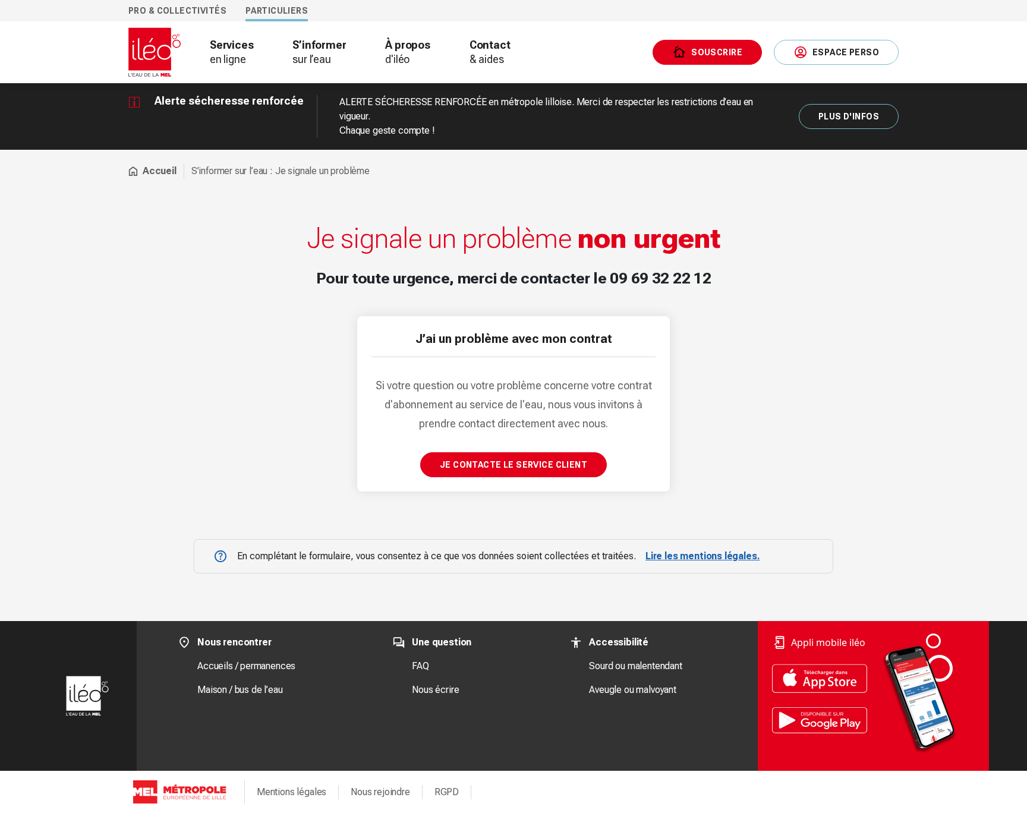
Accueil (160, 171)
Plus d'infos (848, 116)
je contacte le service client (513, 464)
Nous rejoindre (380, 792)
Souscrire (716, 52)
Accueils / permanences (246, 666)
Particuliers (276, 10)
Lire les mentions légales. (702, 556)
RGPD (446, 792)
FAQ (420, 666)
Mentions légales (291, 792)
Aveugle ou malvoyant (632, 689)
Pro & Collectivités (177, 10)
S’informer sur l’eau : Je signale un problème (280, 171)
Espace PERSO (845, 52)
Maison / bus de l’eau (239, 689)
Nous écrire (435, 689)
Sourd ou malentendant (635, 666)
